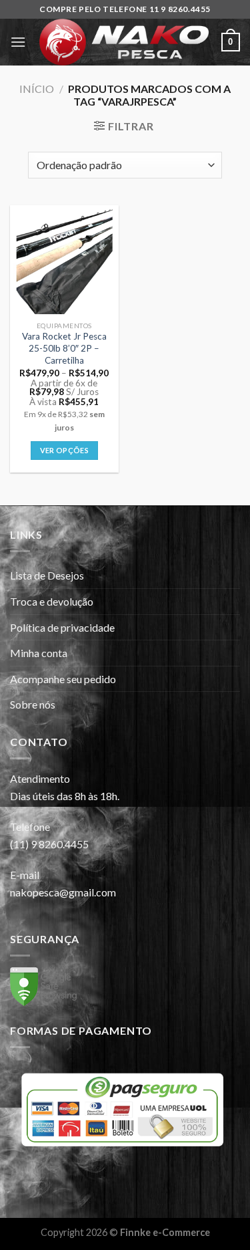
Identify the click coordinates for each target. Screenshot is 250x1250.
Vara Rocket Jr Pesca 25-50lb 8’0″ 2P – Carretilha (64, 348)
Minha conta (38, 652)
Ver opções (64, 450)
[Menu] (18, 41)
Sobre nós (32, 704)
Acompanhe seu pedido (63, 678)
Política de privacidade (62, 627)
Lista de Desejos (47, 575)
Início (36, 88)
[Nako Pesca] (123, 42)
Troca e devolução (51, 601)
